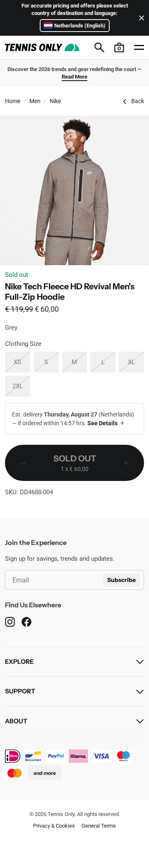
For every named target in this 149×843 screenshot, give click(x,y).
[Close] (140, 18)
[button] (119, 47)
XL (136, 362)
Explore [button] (19, 662)
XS (22, 362)
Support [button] (20, 691)
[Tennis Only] (42, 47)
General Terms (99, 826)
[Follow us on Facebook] (26, 622)
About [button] (16, 721)
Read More (74, 77)
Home (12, 101)
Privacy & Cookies (54, 826)
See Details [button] (102, 423)
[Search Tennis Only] (99, 47)
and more (45, 773)
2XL (21, 386)
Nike (55, 101)
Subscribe (121, 580)
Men (35, 101)
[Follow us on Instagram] (10, 622)
